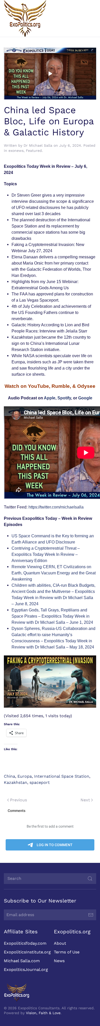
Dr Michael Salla (38, 145)
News (59, 960)
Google (85, 398)
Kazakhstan (15, 782)
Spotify (64, 398)
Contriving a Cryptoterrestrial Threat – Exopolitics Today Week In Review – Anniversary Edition (46, 554)
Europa (24, 776)
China (9, 776)
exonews (16, 150)
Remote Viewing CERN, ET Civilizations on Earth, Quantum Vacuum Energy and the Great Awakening (54, 573)
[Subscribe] (90, 914)
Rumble (61, 386)
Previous (18, 799)
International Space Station (61, 776)
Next (85, 799)
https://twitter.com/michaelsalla (56, 507)
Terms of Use (66, 952)
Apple (49, 398)
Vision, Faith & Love (43, 1013)
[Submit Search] (90, 878)
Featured (34, 150)
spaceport (39, 782)
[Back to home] (25, 18)
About (60, 943)
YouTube (38, 386)
